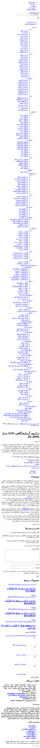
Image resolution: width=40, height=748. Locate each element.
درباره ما (33, 4)
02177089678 (12, 695)
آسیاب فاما (24, 320)
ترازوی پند (25, 32)
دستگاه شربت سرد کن (25, 364)
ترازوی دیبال (24, 45)
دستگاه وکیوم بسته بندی (24, 418)
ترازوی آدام (24, 75)
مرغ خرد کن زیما (23, 299)
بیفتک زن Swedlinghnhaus (20, 286)
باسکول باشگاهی (23, 164)
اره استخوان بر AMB (21, 272)
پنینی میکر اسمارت (22, 357)
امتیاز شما (35, 545)
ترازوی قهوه (24, 108)
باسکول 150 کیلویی (22, 142)
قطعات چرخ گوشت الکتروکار (19, 219)
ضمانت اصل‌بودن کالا (19, 645)
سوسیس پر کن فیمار (21, 306)
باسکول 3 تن (24, 154)
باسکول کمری (23, 126)
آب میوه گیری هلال (22, 334)
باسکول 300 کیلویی (22, 145)
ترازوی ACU (24, 64)
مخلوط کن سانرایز (22, 325)
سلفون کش (28, 408)
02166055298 (20, 693)
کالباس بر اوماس (22, 233)
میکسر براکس (23, 348)
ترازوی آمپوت (24, 59)
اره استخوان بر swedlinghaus (19, 277)
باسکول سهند (24, 136)
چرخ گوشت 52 (23, 216)
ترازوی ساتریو (23, 39)
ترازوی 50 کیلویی (23, 90)
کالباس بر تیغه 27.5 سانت (20, 254)
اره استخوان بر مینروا (21, 270)
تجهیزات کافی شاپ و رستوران (26, 311)
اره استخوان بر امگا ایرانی (20, 269)
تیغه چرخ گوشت (23, 224)
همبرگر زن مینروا (22, 376)
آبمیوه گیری (28, 332)
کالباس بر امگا (23, 232)
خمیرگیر (29, 367)
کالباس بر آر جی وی (22, 239)
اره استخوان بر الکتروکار (20, 276)
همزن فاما (25, 344)
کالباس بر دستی (23, 261)
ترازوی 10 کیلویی (23, 82)
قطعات (29, 170)
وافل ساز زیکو (23, 353)
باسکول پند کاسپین (22, 138)
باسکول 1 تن (24, 150)
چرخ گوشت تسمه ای (21, 205)
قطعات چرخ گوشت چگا (20, 221)
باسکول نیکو (24, 122)
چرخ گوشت (32, 173)
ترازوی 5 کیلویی (23, 80)
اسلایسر (29, 307)
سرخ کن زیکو (24, 403)
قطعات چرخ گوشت (26, 217)
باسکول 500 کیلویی (22, 147)
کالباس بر (32, 228)
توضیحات (33, 471)
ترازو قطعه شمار (22, 101)
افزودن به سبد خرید (33, 460)
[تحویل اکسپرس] (31, 674)
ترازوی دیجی (24, 48)
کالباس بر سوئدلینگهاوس (20, 246)
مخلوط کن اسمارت (22, 323)
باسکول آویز (24, 166)
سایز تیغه (29, 207)
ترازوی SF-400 (23, 66)
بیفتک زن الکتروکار (22, 283)
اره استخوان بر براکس (21, 274)
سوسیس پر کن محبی (21, 304)
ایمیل (37, 567)
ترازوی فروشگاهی (22, 97)
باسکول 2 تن (24, 152)
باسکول (33, 112)
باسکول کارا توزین (22, 124)
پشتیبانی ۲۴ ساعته (20, 664)
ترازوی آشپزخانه (23, 110)
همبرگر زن (28, 373)
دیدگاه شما (35, 549)
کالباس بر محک (23, 240)
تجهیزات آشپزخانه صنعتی (28, 265)
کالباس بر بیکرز (23, 237)
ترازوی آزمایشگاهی (22, 99)
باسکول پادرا (24, 131)
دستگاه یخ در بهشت (26, 360)
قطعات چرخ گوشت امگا (20, 223)
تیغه (30, 251)
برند (30, 29)
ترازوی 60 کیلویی (23, 92)
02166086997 (11, 693)
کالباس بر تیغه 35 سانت (20, 258)
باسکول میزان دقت (22, 133)
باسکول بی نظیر (23, 120)
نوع (31, 96)
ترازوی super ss (23, 62)
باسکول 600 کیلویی (22, 149)
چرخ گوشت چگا (23, 187)
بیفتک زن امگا (24, 290)
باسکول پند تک (23, 119)
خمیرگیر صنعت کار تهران (20, 369)
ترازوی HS (24, 76)
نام (37, 564)
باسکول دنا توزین (23, 129)
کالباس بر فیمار (23, 235)
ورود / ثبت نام (31, 22)
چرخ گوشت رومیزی (22, 200)
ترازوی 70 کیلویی (23, 94)
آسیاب (30, 313)
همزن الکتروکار (23, 346)
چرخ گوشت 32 (23, 212)
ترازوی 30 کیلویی (23, 85)
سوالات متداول (31, 9)
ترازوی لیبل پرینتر (22, 106)
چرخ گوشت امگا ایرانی (21, 179)
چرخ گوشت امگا (23, 177)
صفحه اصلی (32, 2)
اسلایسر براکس (23, 309)
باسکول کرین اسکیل (22, 135)
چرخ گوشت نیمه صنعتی (20, 198)
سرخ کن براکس (23, 404)
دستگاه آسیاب (31, 734)
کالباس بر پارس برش (21, 242)
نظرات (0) (32, 472)
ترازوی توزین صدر (22, 34)
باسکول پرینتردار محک (21, 159)
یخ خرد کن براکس (22, 399)
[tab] (18, 471)
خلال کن (29, 381)
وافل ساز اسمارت (22, 351)
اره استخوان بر (27, 267)
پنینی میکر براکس (22, 358)
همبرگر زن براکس (22, 378)
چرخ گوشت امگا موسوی (20, 191)
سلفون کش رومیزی (22, 410)
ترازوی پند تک (24, 67)
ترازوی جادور (24, 43)
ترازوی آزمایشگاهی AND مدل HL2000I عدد (25, 456)
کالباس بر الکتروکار (22, 247)
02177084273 (22, 695)
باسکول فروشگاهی (22, 161)
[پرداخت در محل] (31, 654)
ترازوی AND (24, 55)
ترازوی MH (24, 71)
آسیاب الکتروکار (23, 316)
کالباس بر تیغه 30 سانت (20, 256)
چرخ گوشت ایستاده (22, 202)
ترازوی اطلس (24, 52)
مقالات (33, 6)
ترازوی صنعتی (23, 103)
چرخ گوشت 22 (23, 210)
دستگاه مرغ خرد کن (25, 295)
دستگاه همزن (28, 341)
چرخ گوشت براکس (22, 186)
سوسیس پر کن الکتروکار (20, 302)
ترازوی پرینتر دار (23, 105)
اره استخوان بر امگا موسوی (19, 279)
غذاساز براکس (23, 392)
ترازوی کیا (25, 46)
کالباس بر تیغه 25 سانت (20, 253)
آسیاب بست (24, 314)
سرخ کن (29, 401)
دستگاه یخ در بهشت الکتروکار (19, 362)
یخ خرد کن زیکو (23, 397)
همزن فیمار (24, 343)
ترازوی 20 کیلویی (23, 83)
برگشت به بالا (35, 677)
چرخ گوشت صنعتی (22, 196)
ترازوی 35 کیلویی (23, 87)
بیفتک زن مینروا (23, 293)
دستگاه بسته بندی (30, 406)
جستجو (37, 14)
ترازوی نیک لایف (23, 60)
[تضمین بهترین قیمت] (27, 635)
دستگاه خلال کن (31, 733)
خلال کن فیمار (23, 383)
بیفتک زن (29, 281)
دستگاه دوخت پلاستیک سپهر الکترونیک (16, 413)
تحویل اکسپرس (21, 674)
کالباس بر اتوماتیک (22, 263)
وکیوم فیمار (24, 420)
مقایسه (37, 464)
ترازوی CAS (24, 57)
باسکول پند (24, 117)
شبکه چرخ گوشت (22, 226)
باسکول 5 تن (24, 156)
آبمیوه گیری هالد (23, 336)
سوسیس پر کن (27, 300)
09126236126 (24, 697)
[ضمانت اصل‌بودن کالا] (31, 645)
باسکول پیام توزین (22, 127)
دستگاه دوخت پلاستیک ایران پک (18, 417)
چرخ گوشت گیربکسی (21, 203)
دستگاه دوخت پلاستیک (25, 411)
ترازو (34, 27)
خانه (38, 423)
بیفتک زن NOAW (22, 291)
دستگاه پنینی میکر (26, 355)
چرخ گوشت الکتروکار (21, 189)
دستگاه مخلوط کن (26, 321)
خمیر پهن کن (28, 327)
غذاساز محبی (24, 394)
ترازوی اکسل (24, 41)
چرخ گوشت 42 (23, 214)
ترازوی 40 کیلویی (23, 89)
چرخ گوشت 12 (23, 209)
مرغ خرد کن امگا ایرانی (21, 297)
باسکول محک (24, 115)
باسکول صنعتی (23, 163)
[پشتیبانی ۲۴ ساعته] (31, 664)
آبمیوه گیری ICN (23, 337)
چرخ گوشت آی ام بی (21, 193)
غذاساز (30, 388)
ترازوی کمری (24, 38)
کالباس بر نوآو (23, 249)
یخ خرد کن (28, 396)
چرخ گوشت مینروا (22, 180)
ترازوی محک (24, 30)
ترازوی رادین (24, 36)
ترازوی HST (24, 73)
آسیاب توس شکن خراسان (20, 318)
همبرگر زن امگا (23, 374)
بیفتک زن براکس (23, 288)
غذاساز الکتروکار (23, 390)
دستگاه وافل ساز (26, 350)
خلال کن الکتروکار (22, 387)
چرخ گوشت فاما (23, 184)
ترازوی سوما (24, 50)
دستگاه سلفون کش (30, 736)
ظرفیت (29, 78)
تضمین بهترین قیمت (12, 635)
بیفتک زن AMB (23, 284)
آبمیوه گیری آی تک (22, 339)
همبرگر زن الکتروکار (21, 380)
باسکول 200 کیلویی (22, 143)
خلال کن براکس (23, 385)
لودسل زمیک (24, 172)
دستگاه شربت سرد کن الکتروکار (18, 366)
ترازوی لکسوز (23, 69)
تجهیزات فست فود (30, 371)
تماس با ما (32, 7)
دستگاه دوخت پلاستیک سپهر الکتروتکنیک (15, 415)
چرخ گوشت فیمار (22, 182)
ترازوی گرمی (35, 467)
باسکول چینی (24, 168)
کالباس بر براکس (22, 244)
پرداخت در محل (21, 654)
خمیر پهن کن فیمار (22, 328)
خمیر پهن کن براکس (22, 330)
